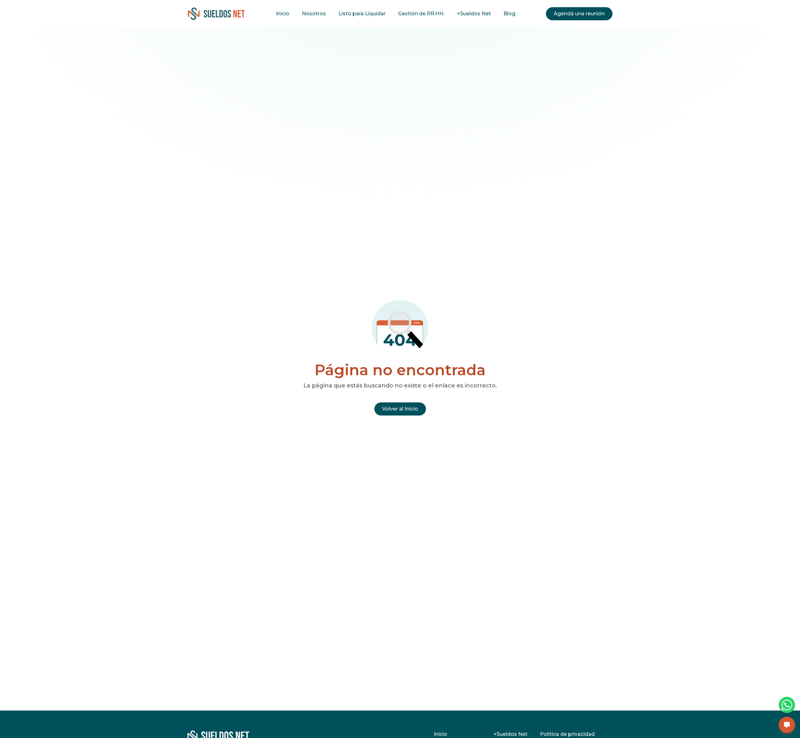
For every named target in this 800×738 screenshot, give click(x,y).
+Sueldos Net (474, 14)
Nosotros (314, 14)
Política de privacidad (567, 734)
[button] (787, 725)
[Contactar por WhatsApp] (787, 705)
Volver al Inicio (400, 409)
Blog (509, 14)
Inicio (282, 14)
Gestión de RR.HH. (421, 14)
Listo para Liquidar (362, 14)
